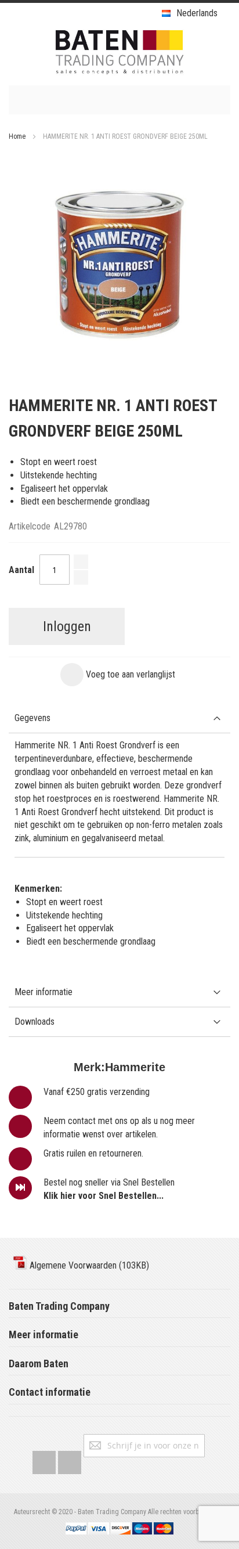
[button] (117, 674)
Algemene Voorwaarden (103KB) (88, 1265)
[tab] (119, 718)
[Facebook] (44, 1459)
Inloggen (67, 626)
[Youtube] (69, 1459)
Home (17, 136)
